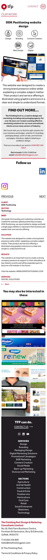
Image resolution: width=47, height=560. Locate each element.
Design (23, 444)
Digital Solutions (10, 279)
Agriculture (23, 481)
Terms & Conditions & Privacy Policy (19, 553)
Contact (33, 6)
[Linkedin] (23, 433)
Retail (24, 503)
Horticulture (23, 497)
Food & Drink (23, 491)
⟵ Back (5, 284)
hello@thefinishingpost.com (26, 155)
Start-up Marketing (23, 468)
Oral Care (23, 500)
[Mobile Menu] (41, 5)
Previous (7, 196)
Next (42, 196)
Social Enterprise (23, 506)
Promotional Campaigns (23, 456)
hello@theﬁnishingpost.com (15, 542)
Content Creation (23, 462)
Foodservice (23, 494)
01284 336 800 (11, 539)
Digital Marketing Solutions (23, 453)
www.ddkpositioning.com (29, 271)
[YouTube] (28, 433)
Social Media (23, 465)
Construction (23, 487)
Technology (23, 512)
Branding (23, 447)
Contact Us (21, 426)
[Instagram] (19, 433)
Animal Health (23, 484)
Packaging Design (23, 450)
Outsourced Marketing (23, 471)
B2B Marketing (23, 459)
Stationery (23, 509)
